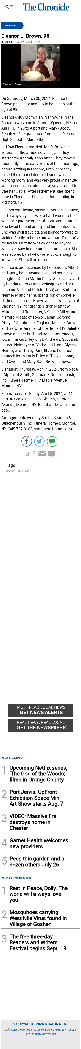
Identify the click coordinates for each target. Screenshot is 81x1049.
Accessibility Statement (40, 1034)
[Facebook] (26, 441)
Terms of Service (43, 1029)
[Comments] (52, 441)
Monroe (7, 41)
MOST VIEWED (11, 757)
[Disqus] (40, 529)
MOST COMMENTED (16, 878)
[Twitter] (39, 441)
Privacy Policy (65, 1029)
